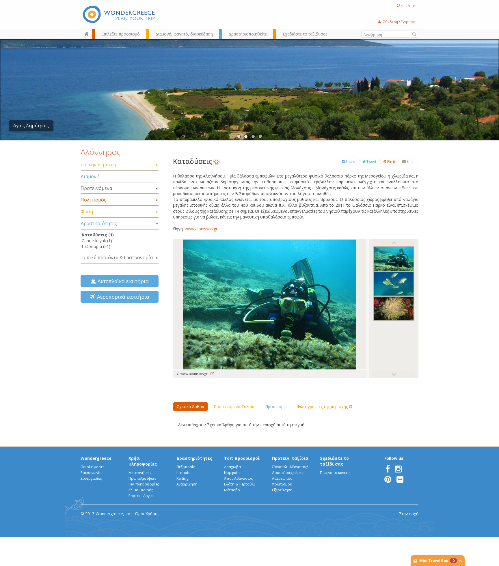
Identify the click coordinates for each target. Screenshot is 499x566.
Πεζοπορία (185, 466)
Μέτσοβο (232, 489)
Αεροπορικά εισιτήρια (121, 296)
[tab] (120, 165)
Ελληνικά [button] (405, 5)
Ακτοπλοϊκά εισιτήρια (122, 281)
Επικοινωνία (91, 472)
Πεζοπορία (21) (96, 246)
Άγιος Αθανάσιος (238, 478)
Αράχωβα (232, 466)
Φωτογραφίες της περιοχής (323, 406)
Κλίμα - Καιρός (141, 489)
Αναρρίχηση (187, 484)
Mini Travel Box (437, 560)
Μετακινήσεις (140, 472)
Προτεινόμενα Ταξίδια (235, 406)
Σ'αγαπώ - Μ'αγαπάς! (290, 466)
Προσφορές (276, 406)
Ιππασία (183, 472)
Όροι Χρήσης (147, 513)
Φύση (87, 211)
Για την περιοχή (98, 164)
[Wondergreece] (120, 14)
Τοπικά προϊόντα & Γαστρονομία (117, 257)
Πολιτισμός (93, 200)
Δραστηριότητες (99, 223)
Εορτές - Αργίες (141, 495)
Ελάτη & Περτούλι (239, 484)
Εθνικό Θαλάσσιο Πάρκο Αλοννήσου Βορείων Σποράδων (72, 126)
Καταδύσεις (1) (98, 235)
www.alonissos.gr (200, 228)
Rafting (182, 478)
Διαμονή (90, 176)
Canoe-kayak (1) (97, 240)
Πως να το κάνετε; (335, 472)
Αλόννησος (100, 151)
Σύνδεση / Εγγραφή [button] (399, 21)
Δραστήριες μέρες (287, 472)
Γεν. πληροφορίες (144, 484)
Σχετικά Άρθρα (190, 406)
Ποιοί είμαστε (92, 466)
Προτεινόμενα (96, 188)
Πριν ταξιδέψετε (142, 478)
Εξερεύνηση (282, 489)
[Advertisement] (119, 348)
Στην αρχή (408, 513)
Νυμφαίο (232, 472)
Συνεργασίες (91, 478)
